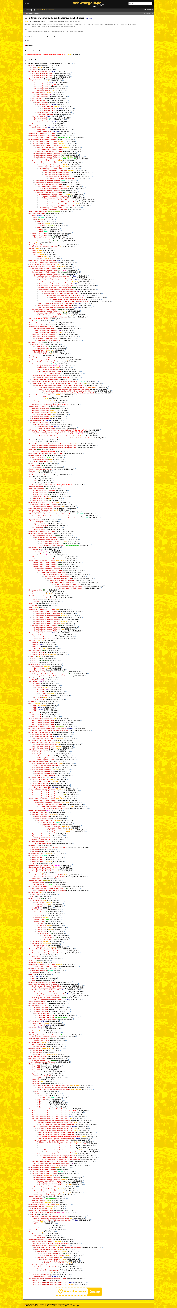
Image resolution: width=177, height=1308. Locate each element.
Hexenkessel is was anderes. (38, 406)
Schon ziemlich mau (35, 1196)
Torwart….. (32, 656)
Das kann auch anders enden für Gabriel (41, 1210)
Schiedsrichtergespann (36, 486)
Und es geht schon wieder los (38, 1056)
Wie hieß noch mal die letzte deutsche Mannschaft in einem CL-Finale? (50, 430)
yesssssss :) (33, 1027)
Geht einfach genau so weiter (38, 1038)
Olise (30, 319)
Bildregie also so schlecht (37, 968)
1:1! (30, 477)
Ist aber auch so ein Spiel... (37, 1206)
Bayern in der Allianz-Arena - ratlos (39, 633)
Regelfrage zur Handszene (37, 810)
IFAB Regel (40, 923)
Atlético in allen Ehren (35, 1230)
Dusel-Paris (32, 962)
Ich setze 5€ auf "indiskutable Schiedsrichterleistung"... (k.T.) (47, 1278)
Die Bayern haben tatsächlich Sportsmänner (42, 245)
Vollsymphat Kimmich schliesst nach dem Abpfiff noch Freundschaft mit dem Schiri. (54, 381)
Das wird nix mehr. (34, 664)
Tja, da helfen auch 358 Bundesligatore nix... (42, 485)
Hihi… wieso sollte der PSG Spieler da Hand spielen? (45, 886)
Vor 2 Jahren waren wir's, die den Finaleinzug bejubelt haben (47, 1109)
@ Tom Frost (76, 21)
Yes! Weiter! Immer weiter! (37, 1033)
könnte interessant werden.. (37, 1001)
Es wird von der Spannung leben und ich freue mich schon (51, 1085)
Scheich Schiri (33, 701)
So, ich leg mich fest (35, 547)
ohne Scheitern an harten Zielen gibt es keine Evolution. (45, 453)
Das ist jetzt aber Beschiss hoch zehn (40, 867)
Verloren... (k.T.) (36, 1280)
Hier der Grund (38, 1175)
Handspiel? (32, 955)
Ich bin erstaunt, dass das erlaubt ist (42, 1243)
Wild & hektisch (34, 713)
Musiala (31, 703)
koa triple (37, 551)
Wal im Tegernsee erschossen (43, 366)
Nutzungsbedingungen (59, 1305)
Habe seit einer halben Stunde (38, 211)
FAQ (33, 10)
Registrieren (150, 9)
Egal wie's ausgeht (34, 520)
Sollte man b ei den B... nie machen (42, 557)
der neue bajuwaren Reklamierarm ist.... (41, 510)
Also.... (31, 960)
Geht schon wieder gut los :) (37, 1058)
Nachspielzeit (33, 463)
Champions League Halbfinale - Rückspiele (40, 63)
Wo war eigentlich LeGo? (36, 126)
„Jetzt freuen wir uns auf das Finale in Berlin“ (42, 264)
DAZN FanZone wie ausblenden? (39, 761)
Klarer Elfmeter (33, 892)
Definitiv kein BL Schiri (36, 455)
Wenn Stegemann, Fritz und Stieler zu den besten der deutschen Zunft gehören (57, 1247)
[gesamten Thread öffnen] (74, 63)
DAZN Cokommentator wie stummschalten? (45, 763)
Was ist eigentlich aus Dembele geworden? (42, 1035)
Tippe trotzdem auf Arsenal (40, 422)
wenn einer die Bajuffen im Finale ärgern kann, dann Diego (49, 1216)
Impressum (50, 1305)
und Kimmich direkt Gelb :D (40, 461)
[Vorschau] (72, 63)
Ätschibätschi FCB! (37, 98)
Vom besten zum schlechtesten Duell (40, 475)
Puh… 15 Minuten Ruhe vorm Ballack (40, 719)
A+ (28, 3)
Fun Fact (32, 65)
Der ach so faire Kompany (37, 213)
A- (25, 3)
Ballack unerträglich (35, 855)
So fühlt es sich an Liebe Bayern (41, 843)
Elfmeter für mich (34, 898)
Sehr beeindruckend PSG (36, 420)
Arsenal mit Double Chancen (37, 1273)
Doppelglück (33, 845)
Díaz (33, 976)
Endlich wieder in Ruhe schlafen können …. (42, 327)
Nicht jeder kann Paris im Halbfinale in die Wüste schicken (49, 847)
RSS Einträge (29, 1305)
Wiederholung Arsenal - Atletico (38, 750)
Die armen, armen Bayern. (37, 841)
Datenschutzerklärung (71, 1305)
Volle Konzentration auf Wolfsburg (39, 397)
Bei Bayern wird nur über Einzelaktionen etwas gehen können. (47, 728)
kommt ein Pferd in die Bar (37, 325)
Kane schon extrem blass (36, 488)
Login (145, 9)
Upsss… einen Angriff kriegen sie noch (40, 469)
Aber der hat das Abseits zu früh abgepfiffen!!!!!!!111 (47, 875)
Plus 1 (34, 863)
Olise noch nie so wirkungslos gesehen (40, 508)
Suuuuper (34, 1031)
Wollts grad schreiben (38, 1200)
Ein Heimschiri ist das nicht (37, 777)
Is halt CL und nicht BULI (36, 853)
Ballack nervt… (33, 873)
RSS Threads (38, 1305)
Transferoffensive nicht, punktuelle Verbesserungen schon (51, 276)
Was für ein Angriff (34, 1042)
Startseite (28, 10)
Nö (32, 896)
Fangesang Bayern (34, 1048)
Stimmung (32, 471)
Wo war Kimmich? (34, 1021)
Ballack (31, 248)
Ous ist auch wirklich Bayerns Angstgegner (42, 260)
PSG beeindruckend (35, 650)
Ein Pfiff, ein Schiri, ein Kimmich (39, 596)
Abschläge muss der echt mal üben (39, 732)
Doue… (31, 607)
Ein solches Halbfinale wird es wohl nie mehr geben (52, 1087)
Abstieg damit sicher (38, 399)
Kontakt (44, 1305)
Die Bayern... (33, 356)
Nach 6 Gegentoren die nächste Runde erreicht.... (44, 984)
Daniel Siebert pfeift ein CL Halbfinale (40, 1239)
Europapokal (35, 972)
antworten (29, 45)
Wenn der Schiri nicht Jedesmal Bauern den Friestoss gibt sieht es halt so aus (52, 514)
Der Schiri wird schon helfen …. (38, 1003)
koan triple (35, 549)
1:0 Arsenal (32, 1214)
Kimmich (32, 440)
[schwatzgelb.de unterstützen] (79, 1295)
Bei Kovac (32, 641)
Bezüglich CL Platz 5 (35, 342)
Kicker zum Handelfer (35, 590)
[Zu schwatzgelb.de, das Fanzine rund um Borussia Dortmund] (88, 4)
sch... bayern (33, 681)
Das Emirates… (34, 1232)
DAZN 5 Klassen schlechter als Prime (40, 740)
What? (34, 215)
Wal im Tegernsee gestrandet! (40, 364)
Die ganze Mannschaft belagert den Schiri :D (42, 949)
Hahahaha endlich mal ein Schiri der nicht (41, 865)
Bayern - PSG (33, 1064)
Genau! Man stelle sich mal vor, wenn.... (44, 328)
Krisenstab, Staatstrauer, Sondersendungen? (42, 362)
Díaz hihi (32, 603)
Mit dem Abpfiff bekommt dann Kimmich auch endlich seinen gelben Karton (51, 444)
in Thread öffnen (149, 13)
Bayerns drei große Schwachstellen (39, 71)
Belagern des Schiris (35, 880)
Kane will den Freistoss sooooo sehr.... (40, 533)
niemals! (34, 908)
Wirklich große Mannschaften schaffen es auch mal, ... (45, 672)
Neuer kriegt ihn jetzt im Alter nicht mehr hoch (45, 512)
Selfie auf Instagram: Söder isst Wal (47, 369)
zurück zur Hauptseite (33, 13)
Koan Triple (32, 449)
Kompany (32, 243)
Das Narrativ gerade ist (36, 79)
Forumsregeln (81, 1305)
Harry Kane (32, 678)
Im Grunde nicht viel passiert (37, 1005)
